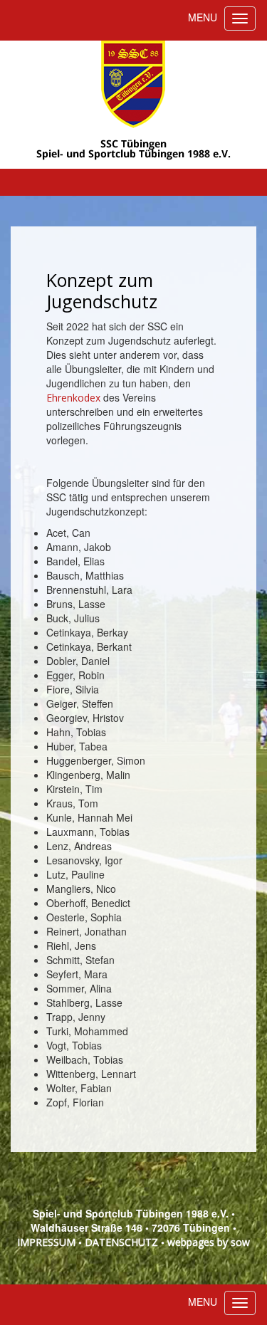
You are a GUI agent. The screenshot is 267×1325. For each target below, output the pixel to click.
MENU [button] (202, 17)
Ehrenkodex (74, 397)
